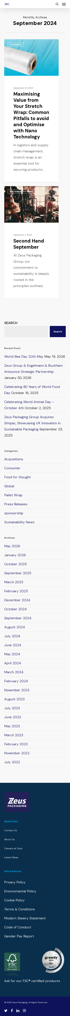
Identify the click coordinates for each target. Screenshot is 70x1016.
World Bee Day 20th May (23, 356)
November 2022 (17, 753)
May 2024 (12, 654)
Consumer (15, 44)
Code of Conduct (17, 927)
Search (10, 323)
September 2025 (17, 573)
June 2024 (12, 645)
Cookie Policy (14, 900)
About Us (9, 839)
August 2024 (14, 627)
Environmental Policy (20, 891)
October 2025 (15, 564)
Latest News (11, 857)
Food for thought (17, 477)
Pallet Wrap (13, 495)
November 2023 (16, 690)
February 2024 (16, 681)
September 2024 (17, 618)
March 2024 (13, 672)
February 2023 (16, 744)
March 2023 (13, 735)
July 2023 (12, 708)
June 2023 (12, 717)
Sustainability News (21, 191)
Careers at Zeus (13, 848)
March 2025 (13, 582)
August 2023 (14, 699)
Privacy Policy (14, 882)
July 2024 (12, 636)
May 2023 (12, 726)
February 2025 (16, 591)
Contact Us (10, 830)
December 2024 (17, 600)
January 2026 (15, 555)
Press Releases (15, 504)
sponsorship (13, 513)
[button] (64, 4)
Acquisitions (13, 459)
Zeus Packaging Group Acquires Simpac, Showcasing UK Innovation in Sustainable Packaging (32, 423)
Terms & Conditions (19, 909)
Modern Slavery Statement (25, 918)
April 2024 (12, 663)
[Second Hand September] (31, 242)
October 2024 (15, 609)
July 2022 (12, 762)
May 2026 (12, 546)
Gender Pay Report (19, 936)
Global (9, 486)
